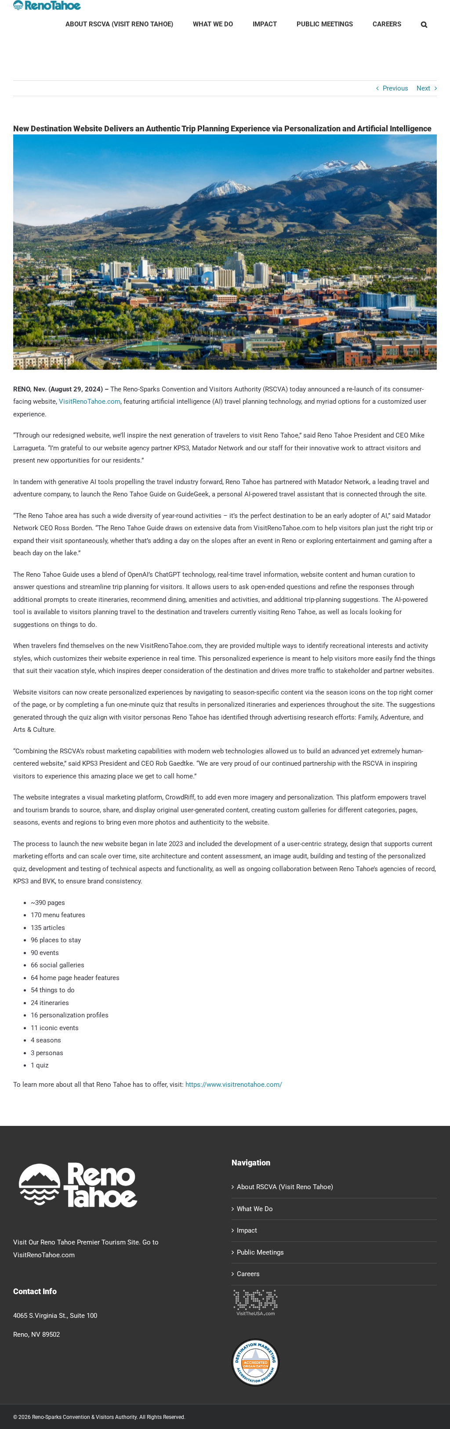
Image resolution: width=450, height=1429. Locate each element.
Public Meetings (260, 1252)
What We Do (255, 1209)
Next (423, 88)
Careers (248, 1274)
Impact (247, 1230)
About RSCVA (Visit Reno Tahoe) (285, 1187)
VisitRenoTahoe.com (89, 401)
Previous (395, 88)
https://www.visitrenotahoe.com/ (233, 1085)
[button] (424, 24)
